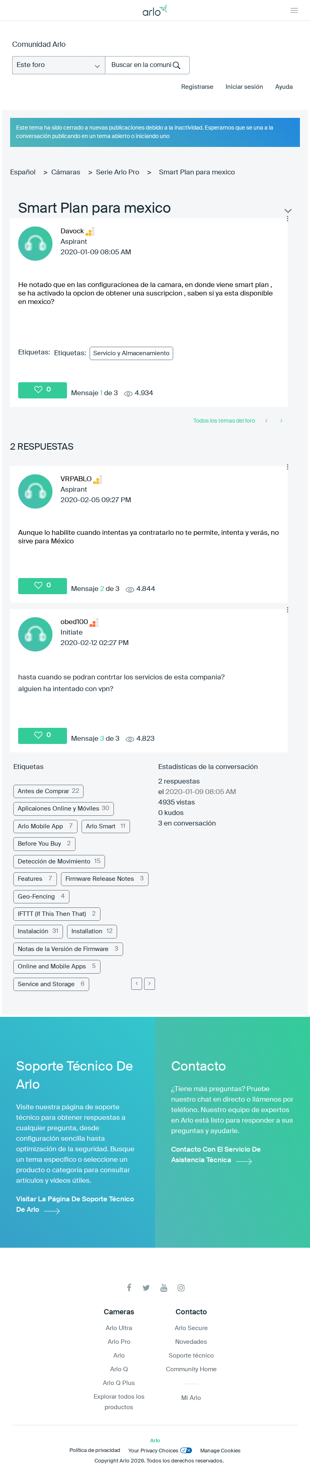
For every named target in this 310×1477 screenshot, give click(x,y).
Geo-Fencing (36, 897)
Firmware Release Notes (99, 879)
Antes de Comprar (43, 791)
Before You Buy (39, 844)
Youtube (164, 1288)
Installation (87, 931)
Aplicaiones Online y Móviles (58, 809)
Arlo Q (119, 1369)
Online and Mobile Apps (52, 967)
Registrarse (197, 87)
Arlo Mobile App (40, 826)
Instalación (33, 931)
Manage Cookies (220, 1451)
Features (30, 879)
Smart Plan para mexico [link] (197, 172)
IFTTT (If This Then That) (52, 914)
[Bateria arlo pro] (281, 421)
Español (23, 172)
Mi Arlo (191, 1398)
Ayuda (284, 87)
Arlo (119, 1356)
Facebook (129, 1288)
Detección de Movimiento (54, 862)
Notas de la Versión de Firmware (63, 949)
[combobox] (147, 65)
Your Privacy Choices (153, 1451)
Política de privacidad (94, 1450)
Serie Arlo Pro (117, 172)
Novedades (191, 1342)
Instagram (181, 1288)
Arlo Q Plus (119, 1383)
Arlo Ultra (119, 1328)
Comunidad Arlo (39, 44)
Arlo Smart (100, 826)
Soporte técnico (191, 1356)
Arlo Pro (119, 1342)
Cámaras (65, 172)
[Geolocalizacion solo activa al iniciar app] (267, 421)
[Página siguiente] (149, 984)
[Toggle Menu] (294, 10)
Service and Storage (46, 984)
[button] (287, 218)
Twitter (146, 1288)
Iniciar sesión (244, 87)
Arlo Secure (191, 1328)
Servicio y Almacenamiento (131, 353)
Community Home (191, 1369)
